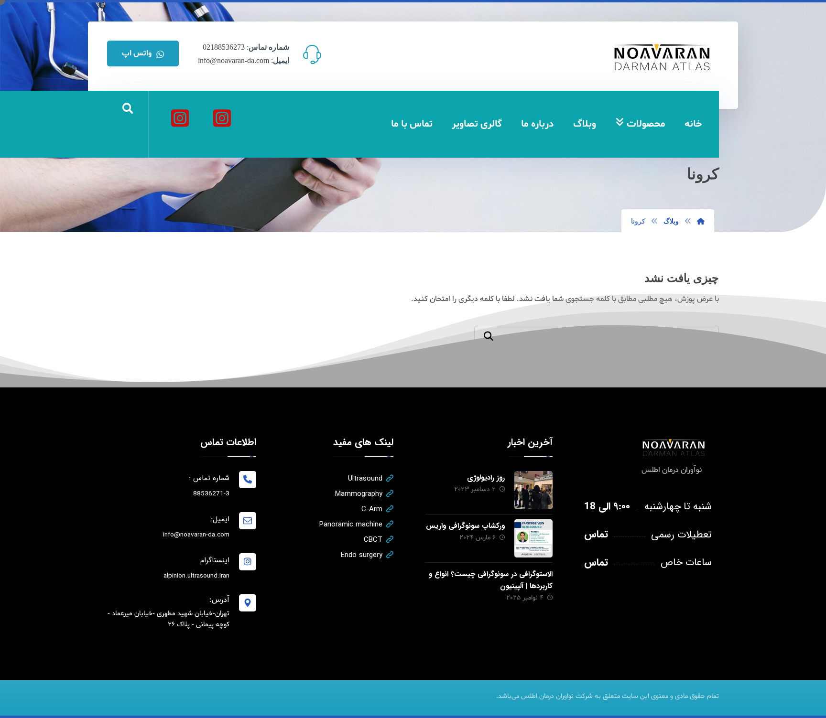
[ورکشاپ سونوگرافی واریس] (533, 538)
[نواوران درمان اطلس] (222, 118)
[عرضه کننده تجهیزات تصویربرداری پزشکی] (662, 57)
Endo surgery (361, 555)
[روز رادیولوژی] (533, 490)
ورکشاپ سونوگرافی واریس (465, 526)
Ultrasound (365, 478)
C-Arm (371, 509)
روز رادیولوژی (486, 477)
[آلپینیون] (180, 118)
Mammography (358, 494)
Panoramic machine (350, 524)
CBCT (373, 540)
